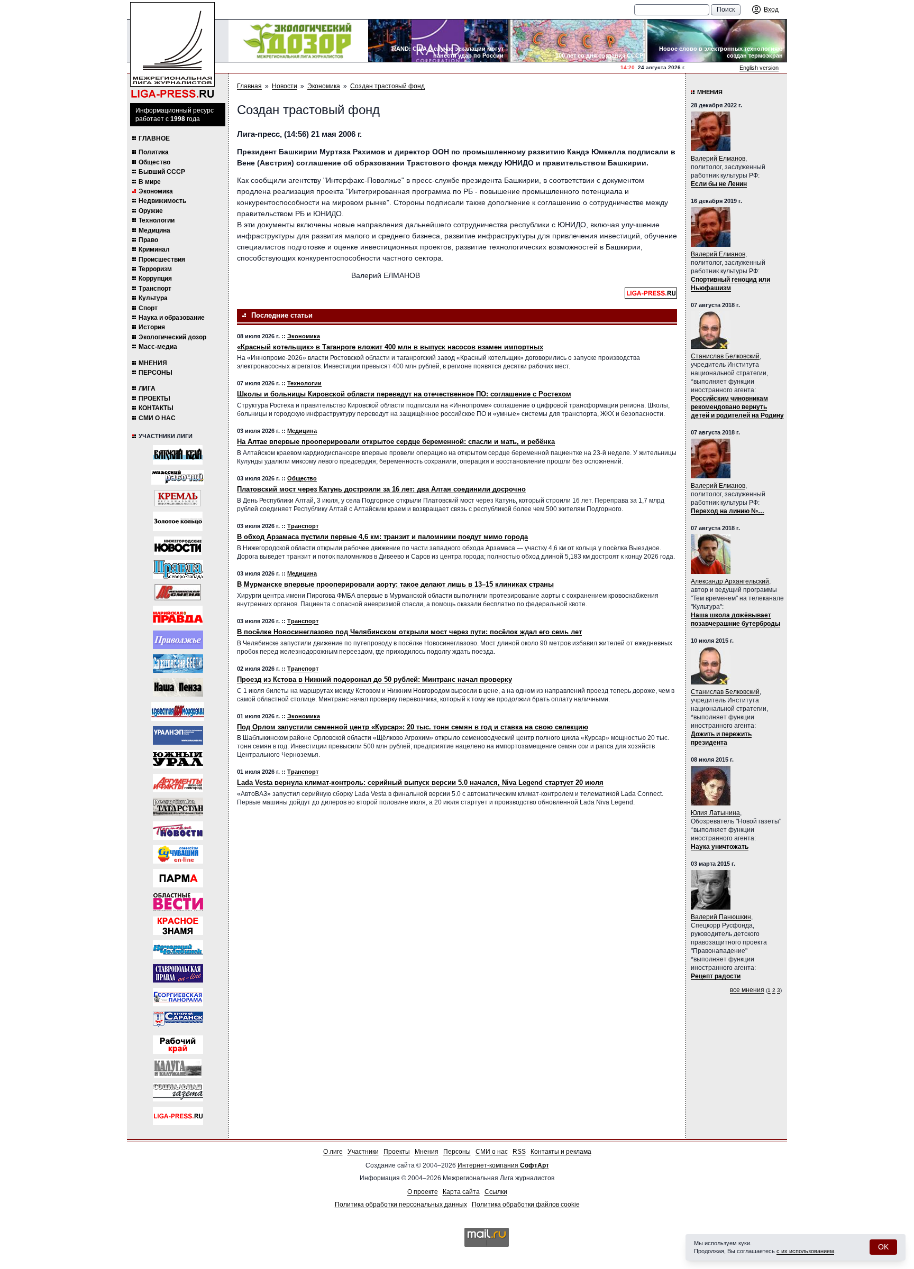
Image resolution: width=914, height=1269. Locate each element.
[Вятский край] (178, 455)
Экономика (156, 191)
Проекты (154, 398)
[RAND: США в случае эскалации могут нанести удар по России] (438, 41)
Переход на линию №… (727, 511)
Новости (284, 86)
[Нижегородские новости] (178, 545)
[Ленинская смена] (177, 592)
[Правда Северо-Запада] (178, 569)
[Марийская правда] (178, 615)
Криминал (154, 249)
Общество (154, 162)
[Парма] (178, 878)
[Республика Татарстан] (178, 807)
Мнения (153, 363)
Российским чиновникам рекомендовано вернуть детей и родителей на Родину (737, 407)
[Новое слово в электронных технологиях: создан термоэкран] (717, 41)
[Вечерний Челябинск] (178, 949)
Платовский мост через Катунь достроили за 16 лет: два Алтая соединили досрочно (381, 489)
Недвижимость (162, 201)
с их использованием (805, 1251)
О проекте (422, 1192)
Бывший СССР (162, 171)
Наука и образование (172, 317)
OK (883, 1247)
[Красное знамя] (178, 925)
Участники (363, 1151)
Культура (153, 298)
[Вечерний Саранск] (178, 1021)
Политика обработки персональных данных (401, 1204)
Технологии (157, 220)
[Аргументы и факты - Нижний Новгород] (178, 783)
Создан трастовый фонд (387, 86)
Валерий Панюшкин (721, 917)
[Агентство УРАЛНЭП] (178, 735)
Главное (154, 138)
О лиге (333, 1151)
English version (759, 67)
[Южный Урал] (178, 759)
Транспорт (155, 288)
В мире (150, 182)
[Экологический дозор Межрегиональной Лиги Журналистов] (298, 41)
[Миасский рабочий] (177, 477)
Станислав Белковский (725, 356)
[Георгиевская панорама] (178, 997)
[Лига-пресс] (178, 1116)
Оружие (151, 211)
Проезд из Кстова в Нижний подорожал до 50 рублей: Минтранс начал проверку (374, 679)
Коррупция (155, 278)
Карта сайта (461, 1192)
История (152, 327)
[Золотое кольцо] (178, 521)
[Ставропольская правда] (178, 973)
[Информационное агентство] (178, 640)
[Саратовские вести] (178, 663)
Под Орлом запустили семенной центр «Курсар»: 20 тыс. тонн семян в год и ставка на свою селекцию (412, 727)
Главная (249, 86)
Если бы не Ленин (719, 184)
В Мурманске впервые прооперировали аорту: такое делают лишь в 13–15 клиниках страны (395, 584)
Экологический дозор (172, 337)
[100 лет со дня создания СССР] (577, 41)
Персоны (155, 372)
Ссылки (496, 1192)
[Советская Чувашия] (178, 854)
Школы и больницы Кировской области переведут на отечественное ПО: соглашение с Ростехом (404, 394)
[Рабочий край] (178, 1044)
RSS (519, 1151)
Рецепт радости (716, 976)
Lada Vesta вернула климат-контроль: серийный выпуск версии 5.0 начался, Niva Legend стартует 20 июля (420, 782)
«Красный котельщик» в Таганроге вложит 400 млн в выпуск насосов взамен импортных (390, 347)
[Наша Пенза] (178, 687)
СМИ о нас (157, 418)
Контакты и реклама (561, 1151)
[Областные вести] (178, 902)
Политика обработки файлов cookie (526, 1204)
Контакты (156, 408)
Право (148, 240)
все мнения (747, 990)
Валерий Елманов (718, 158)
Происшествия (162, 259)
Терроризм (155, 269)
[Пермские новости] (178, 830)
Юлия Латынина (715, 813)
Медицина (154, 230)
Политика (154, 152)
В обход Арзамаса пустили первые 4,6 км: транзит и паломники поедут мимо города (382, 537)
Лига (147, 388)
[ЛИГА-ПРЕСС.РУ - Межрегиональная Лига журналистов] (172, 50)
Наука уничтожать (719, 846)
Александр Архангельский (730, 581)
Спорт (148, 308)
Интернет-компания (503, 1165)
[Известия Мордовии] (177, 711)
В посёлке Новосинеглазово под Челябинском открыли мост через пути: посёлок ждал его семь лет (409, 632)
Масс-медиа (158, 346)
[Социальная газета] (178, 1092)
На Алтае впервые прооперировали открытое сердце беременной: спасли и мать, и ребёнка (396, 442)
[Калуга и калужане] (178, 1068)
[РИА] (177, 498)
